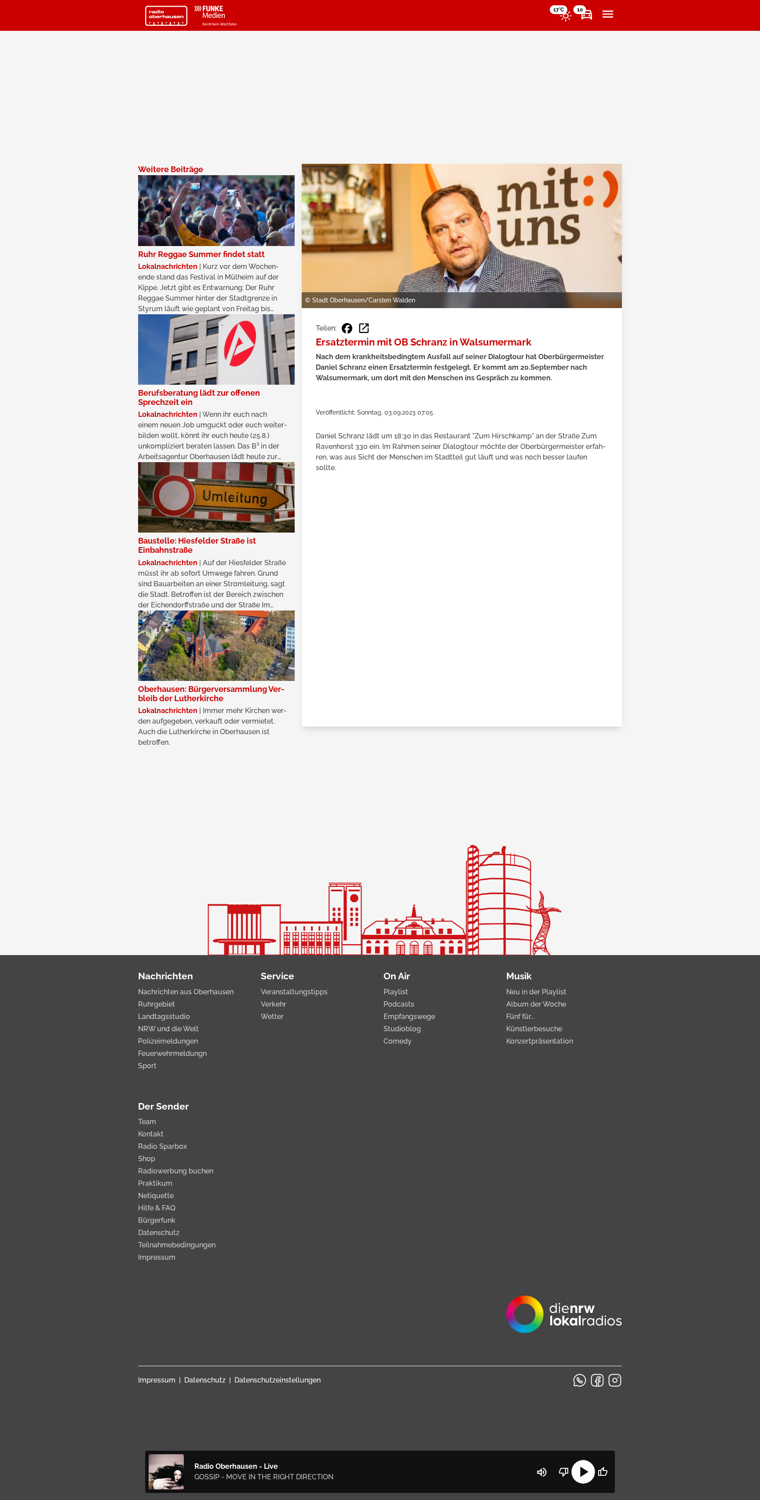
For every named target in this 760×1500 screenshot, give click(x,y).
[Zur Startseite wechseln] (166, 16)
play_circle (583, 1472)
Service (277, 976)
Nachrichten (165, 976)
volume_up (542, 1472)
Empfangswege (409, 1016)
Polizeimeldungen (168, 1041)
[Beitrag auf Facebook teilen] (347, 328)
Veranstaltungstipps (294, 992)
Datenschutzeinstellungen (277, 1380)
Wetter (272, 1016)
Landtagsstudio (164, 1016)
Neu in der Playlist (536, 992)
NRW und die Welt (168, 1029)
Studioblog (402, 1029)
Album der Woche (536, 1004)
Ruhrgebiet (156, 1004)
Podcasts (399, 1004)
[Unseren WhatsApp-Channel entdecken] (580, 1380)
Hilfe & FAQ (156, 1208)
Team (147, 1122)
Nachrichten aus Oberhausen (186, 992)
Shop (146, 1158)
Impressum (156, 1257)
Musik (519, 976)
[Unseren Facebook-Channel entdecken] (597, 1380)
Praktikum (155, 1183)
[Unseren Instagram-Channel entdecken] (615, 1380)
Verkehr (273, 1004)
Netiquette (156, 1195)
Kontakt (151, 1134)
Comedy (398, 1041)
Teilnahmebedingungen (177, 1245)
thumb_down (564, 1472)
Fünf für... (520, 1016)
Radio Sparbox (162, 1146)
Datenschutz (158, 1232)
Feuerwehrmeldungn (172, 1053)
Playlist (396, 992)
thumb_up (602, 1472)
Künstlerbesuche (534, 1029)
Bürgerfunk (156, 1220)
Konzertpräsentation (539, 1041)
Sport (147, 1066)
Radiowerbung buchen (175, 1171)
